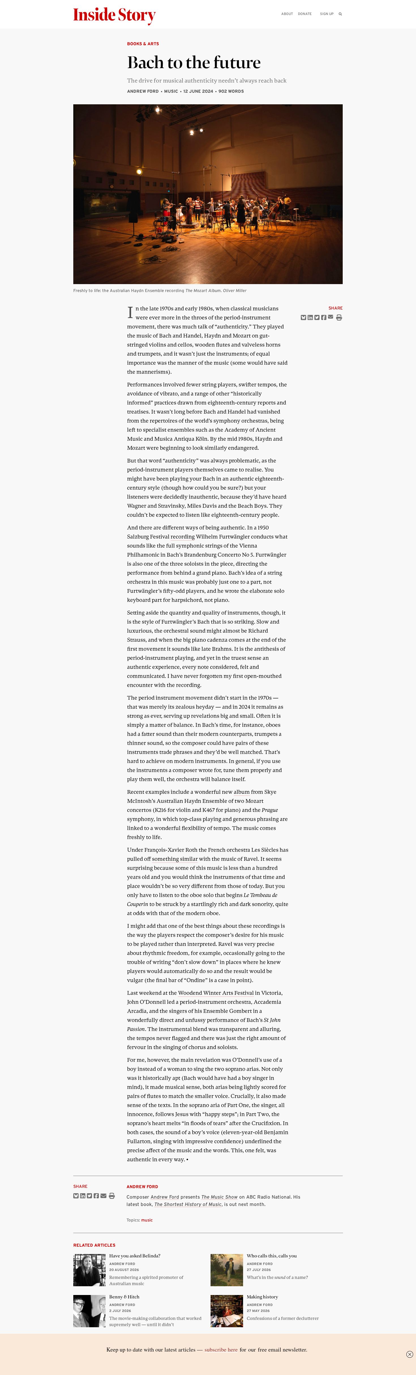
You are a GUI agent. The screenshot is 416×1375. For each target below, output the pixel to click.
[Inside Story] (118, 16)
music (147, 1220)
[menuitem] (340, 14)
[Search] (340, 22)
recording (183, 536)
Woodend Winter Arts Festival (216, 992)
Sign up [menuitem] (327, 14)
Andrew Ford (143, 91)
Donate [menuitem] (305, 14)
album (242, 791)
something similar (175, 858)
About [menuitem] (287, 14)
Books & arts (143, 43)
